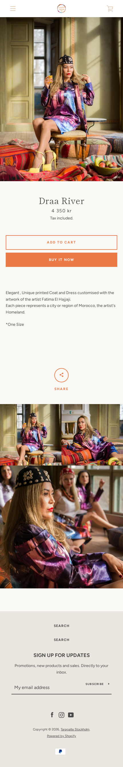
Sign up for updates (61, 655)
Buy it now (61, 260)
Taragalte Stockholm (75, 729)
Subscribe (95, 684)
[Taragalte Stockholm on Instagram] (61, 714)
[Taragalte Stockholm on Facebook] (52, 714)
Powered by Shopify (61, 736)
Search (62, 626)
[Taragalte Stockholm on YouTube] (71, 714)
